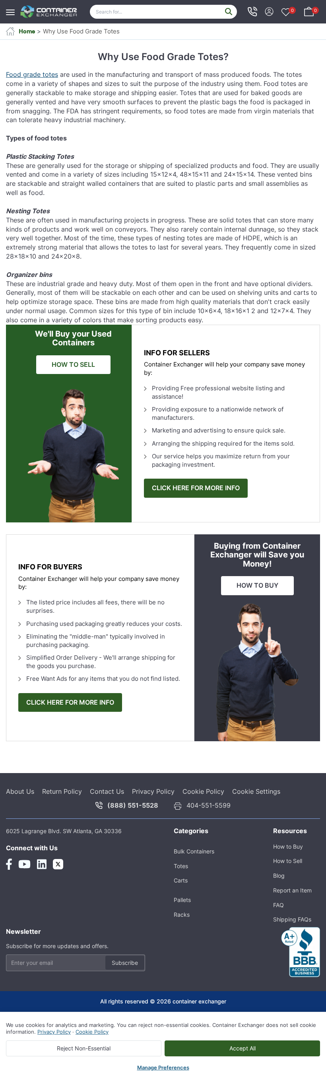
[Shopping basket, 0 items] (309, 11)
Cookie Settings (256, 791)
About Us (20, 791)
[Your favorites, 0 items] (286, 13)
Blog (279, 875)
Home (27, 31)
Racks (182, 914)
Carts (181, 880)
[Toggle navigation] (12, 8)
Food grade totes (32, 74)
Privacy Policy (153, 791)
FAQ (278, 905)
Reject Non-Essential (84, 1048)
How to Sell (287, 860)
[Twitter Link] (58, 864)
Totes (181, 866)
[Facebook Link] (9, 864)
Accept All (242, 1048)
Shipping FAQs (292, 919)
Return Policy (62, 791)
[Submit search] (229, 12)
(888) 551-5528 (132, 805)
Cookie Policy (203, 791)
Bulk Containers (194, 851)
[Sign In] (269, 11)
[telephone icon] (252, 11)
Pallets (182, 899)
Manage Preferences (163, 1067)
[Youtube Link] (24, 864)
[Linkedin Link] (42, 864)
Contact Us (107, 791)
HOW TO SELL (73, 364)
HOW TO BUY (257, 585)
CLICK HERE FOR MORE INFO (196, 488)
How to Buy (288, 846)
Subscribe (125, 962)
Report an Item (292, 890)
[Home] (49, 11)
